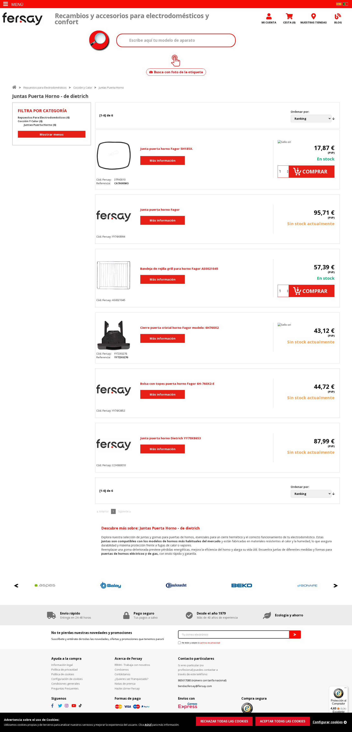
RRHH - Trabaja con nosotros (132, 665)
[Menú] (345, 688)
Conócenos (122, 669)
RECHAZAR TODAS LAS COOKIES (224, 721)
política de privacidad (210, 642)
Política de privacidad (64, 669)
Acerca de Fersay (128, 658)
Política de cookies (62, 674)
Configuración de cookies (67, 679)
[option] (73, 585)
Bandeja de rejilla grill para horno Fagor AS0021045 (179, 268)
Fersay (22, 18)
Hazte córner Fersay (127, 688)
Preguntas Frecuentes (65, 688)
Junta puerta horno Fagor (160, 209)
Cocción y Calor (82, 87)
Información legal (62, 665)
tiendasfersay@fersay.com (195, 686)
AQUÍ (148, 725)
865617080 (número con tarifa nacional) (202, 680)
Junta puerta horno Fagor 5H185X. (166, 149)
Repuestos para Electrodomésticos (45, 87)
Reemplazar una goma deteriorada (124, 549)
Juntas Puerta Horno (111, 87)
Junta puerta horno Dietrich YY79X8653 (170, 438)
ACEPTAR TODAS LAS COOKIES (282, 721)
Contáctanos (122, 674)
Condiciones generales (65, 683)
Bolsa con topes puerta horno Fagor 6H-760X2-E (177, 383)
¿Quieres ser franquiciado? (131, 679)
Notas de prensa (125, 683)
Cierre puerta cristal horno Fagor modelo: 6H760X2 (179, 327)
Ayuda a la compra (66, 658)
